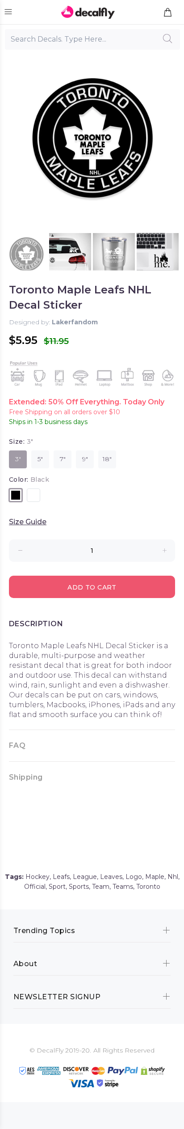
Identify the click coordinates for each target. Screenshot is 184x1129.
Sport (57, 887)
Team (100, 887)
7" (63, 459)
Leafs (61, 877)
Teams (123, 887)
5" (40, 459)
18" (107, 459)
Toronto (148, 887)
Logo (133, 877)
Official (35, 887)
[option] (26, 254)
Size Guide (27, 522)
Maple (154, 877)
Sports (79, 887)
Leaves (111, 877)
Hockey (37, 877)
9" (85, 459)
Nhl (172, 877)
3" (18, 459)
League (85, 877)
